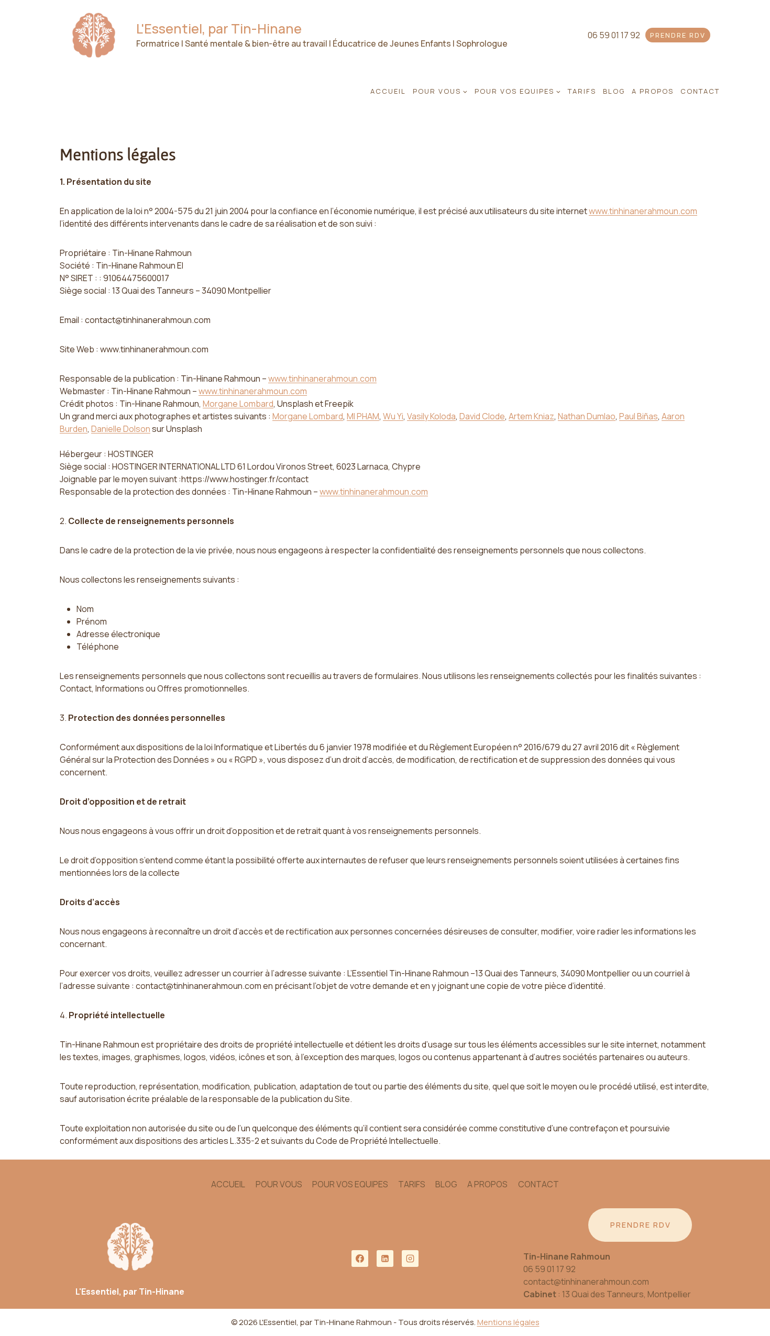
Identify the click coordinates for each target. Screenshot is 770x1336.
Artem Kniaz (531, 416)
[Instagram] (410, 1258)
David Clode (482, 416)
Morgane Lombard (238, 403)
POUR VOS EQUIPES (350, 1184)
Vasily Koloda (431, 416)
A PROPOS (653, 91)
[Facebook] (359, 1258)
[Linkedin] (385, 1258)
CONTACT (700, 91)
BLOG (614, 91)
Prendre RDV (678, 35)
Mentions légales (508, 1322)
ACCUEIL (388, 91)
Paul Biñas (638, 416)
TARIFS (582, 91)
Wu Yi (393, 416)
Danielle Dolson (120, 429)
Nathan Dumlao (586, 416)
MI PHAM (363, 416)
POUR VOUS (279, 1184)
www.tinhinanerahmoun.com (643, 211)
